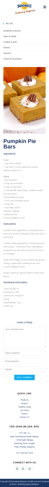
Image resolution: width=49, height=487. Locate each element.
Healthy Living (24, 406)
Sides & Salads (9, 36)
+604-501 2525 (26, 453)
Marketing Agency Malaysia (28, 484)
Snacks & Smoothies (12, 58)
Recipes (24, 403)
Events (24, 413)
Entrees (6, 47)
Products (24, 400)
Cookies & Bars (10, 42)
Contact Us (24, 417)
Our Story (24, 410)
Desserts (7, 53)
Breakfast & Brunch (12, 30)
